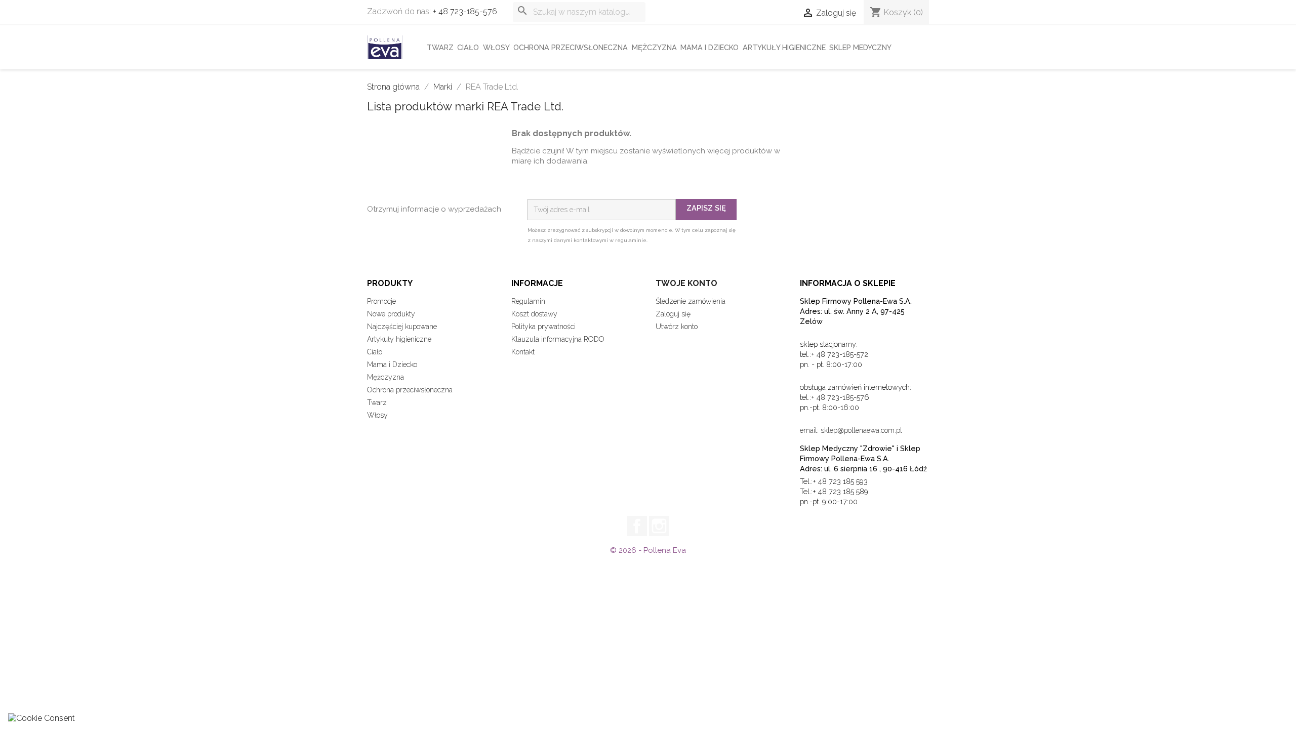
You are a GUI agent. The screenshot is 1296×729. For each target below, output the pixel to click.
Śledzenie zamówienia (690, 301)
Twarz (440, 47)
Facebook (637, 526)
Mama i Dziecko (709, 47)
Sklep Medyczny (860, 47)
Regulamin (528, 301)
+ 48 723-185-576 (465, 11)
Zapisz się (706, 208)
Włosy (496, 47)
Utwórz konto (677, 326)
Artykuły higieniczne (784, 47)
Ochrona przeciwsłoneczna (570, 47)
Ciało (468, 47)
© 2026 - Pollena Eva (648, 550)
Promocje (381, 301)
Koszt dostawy (534, 314)
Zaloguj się (673, 314)
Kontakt (523, 352)
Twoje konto (686, 283)
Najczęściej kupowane (402, 326)
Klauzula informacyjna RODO (557, 339)
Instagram (659, 526)
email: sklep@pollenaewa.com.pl (851, 430)
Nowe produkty (391, 314)
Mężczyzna (654, 47)
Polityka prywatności (543, 326)
